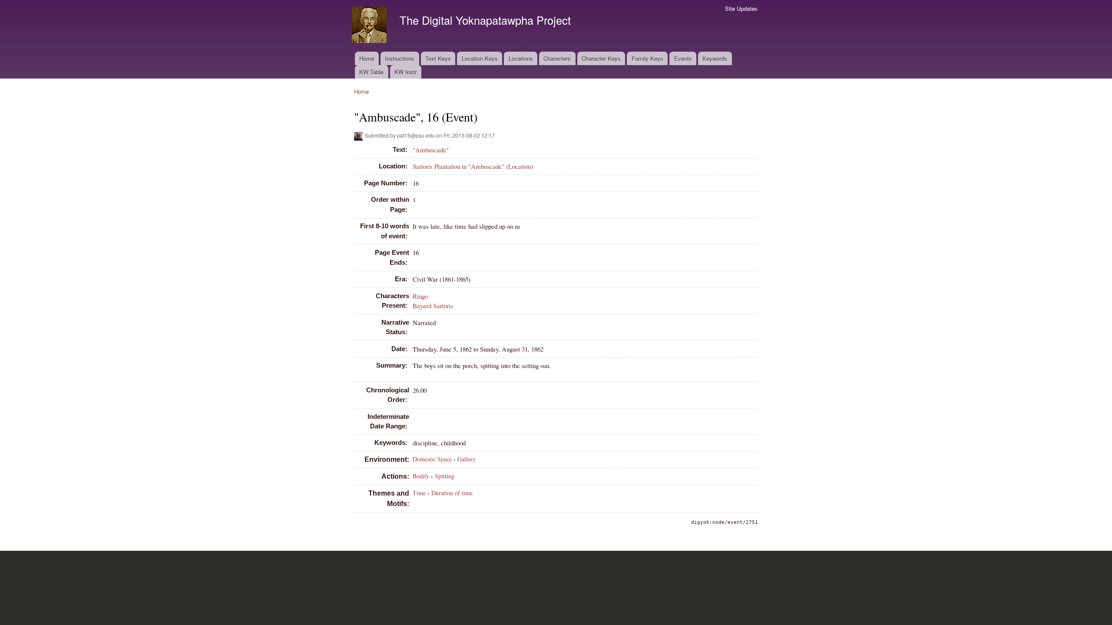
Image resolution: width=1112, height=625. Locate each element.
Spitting (444, 476)
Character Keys (601, 58)
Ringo (420, 296)
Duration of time (452, 493)
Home (366, 58)
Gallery (466, 459)
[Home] (370, 26)
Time (419, 493)
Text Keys (438, 58)
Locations (521, 58)
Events (683, 58)
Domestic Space (432, 459)
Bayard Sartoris (433, 305)
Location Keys (480, 58)
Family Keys (647, 58)
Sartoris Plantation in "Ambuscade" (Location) (473, 166)
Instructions (399, 58)
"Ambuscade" (431, 149)
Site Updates (741, 8)
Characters (557, 58)
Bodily (421, 476)
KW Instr (405, 72)
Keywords (714, 58)
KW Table (371, 72)
